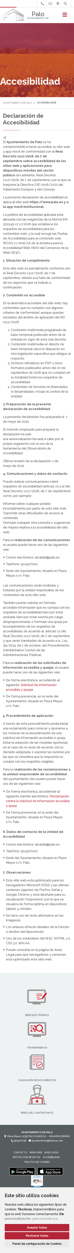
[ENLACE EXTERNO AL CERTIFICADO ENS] (37, 1182)
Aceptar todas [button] (37, 1227)
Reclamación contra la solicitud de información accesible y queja (38, 801)
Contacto (20, 1152)
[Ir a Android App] (22, 1171)
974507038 (19, 1140)
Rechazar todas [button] (37, 1235)
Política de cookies (37, 1162)
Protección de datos (26, 1157)
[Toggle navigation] (65, 16)
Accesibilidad (51, 1157)
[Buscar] (65, 4)
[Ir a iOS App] (50, 1171)
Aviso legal (51, 1152)
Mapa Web (36, 1152)
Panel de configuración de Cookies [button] (37, 1243)
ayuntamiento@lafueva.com (47, 1140)
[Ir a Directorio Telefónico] (42, 4)
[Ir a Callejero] (58, 4)
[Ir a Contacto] (50, 4)
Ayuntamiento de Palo (17, 102)
